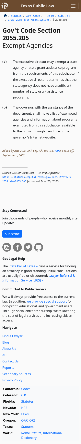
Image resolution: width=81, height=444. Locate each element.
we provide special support (47, 301)
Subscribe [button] (12, 234)
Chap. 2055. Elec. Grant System (28, 19)
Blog (5, 342)
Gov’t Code (33, 16)
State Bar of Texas (22, 266)
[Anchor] (31, 97)
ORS (32, 420)
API (4, 355)
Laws (25, 414)
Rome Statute (31, 433)
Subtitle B (64, 16)
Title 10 (49, 16)
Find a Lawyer (12, 336)
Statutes (16, 16)
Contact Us (10, 361)
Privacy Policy (12, 380)
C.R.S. (25, 395)
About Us (9, 348)
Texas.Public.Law (37, 5)
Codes (25, 389)
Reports (8, 367)
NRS (24, 408)
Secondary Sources (16, 374)
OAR (24, 420)
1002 (57, 150)
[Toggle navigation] (73, 6)
